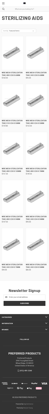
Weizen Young (28, 408)
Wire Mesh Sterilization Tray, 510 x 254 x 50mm (12, 122)
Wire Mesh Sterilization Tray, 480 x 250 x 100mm (12, 170)
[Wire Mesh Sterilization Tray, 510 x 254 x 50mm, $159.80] (12, 101)
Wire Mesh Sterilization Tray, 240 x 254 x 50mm (36, 218)
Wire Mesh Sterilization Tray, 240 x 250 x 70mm (12, 265)
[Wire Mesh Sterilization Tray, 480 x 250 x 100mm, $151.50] (12, 149)
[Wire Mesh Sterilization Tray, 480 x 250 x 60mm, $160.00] (12, 53)
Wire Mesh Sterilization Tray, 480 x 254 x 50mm (36, 122)
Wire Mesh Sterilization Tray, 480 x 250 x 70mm (36, 170)
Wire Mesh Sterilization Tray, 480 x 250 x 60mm (12, 74)
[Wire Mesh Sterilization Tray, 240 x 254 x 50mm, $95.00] (36, 197)
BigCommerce (28, 404)
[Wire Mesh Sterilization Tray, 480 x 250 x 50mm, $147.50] (12, 197)
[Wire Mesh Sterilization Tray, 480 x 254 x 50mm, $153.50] (36, 101)
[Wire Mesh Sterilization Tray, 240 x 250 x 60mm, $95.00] (36, 53)
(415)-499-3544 (26, 371)
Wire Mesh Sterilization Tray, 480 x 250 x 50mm (12, 218)
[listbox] (22, 31)
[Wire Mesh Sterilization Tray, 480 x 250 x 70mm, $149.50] (36, 149)
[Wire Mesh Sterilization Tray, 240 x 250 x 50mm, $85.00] (36, 244)
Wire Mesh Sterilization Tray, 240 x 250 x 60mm (36, 74)
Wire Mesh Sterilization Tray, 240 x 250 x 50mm (36, 265)
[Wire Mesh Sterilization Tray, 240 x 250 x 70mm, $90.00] (12, 244)
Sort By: (5, 31)
